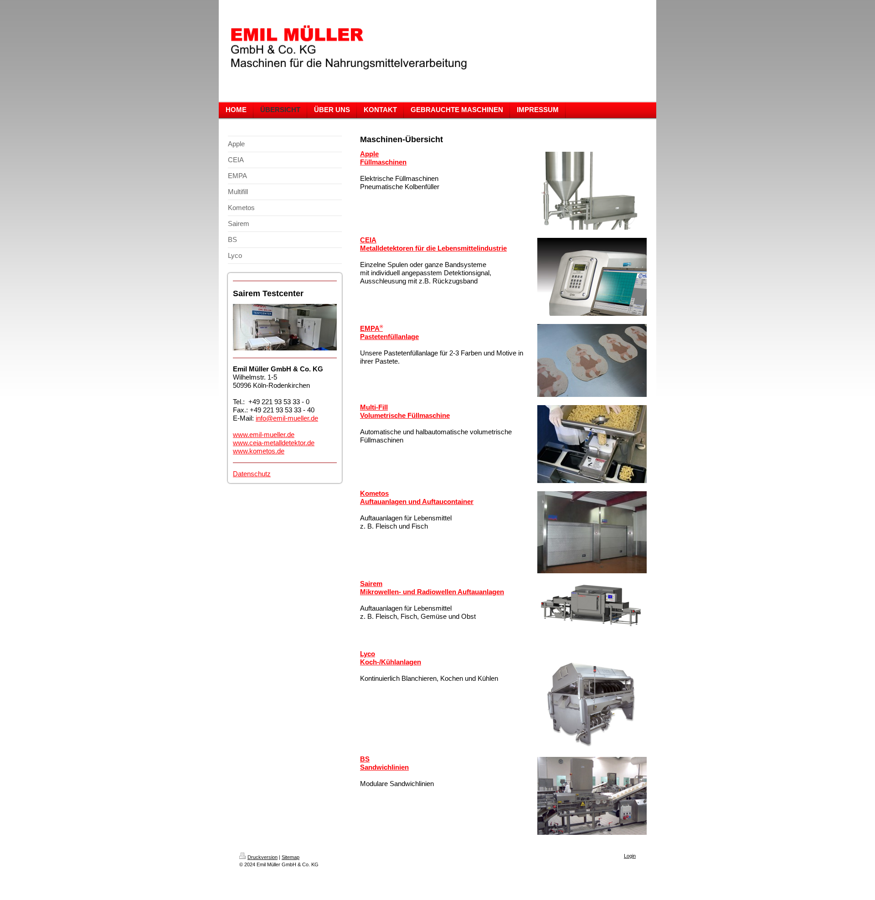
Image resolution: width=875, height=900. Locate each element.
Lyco (367, 654)
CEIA (368, 240)
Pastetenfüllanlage (389, 336)
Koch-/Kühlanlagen (390, 662)
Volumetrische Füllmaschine (405, 415)
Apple (369, 154)
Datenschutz (252, 474)
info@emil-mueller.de (287, 418)
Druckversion (262, 857)
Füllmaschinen (383, 162)
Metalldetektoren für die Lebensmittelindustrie (433, 248)
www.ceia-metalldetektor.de (273, 443)
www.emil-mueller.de (263, 434)
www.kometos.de (258, 451)
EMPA (371, 328)
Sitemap (290, 857)
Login (630, 856)
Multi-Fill (374, 407)
